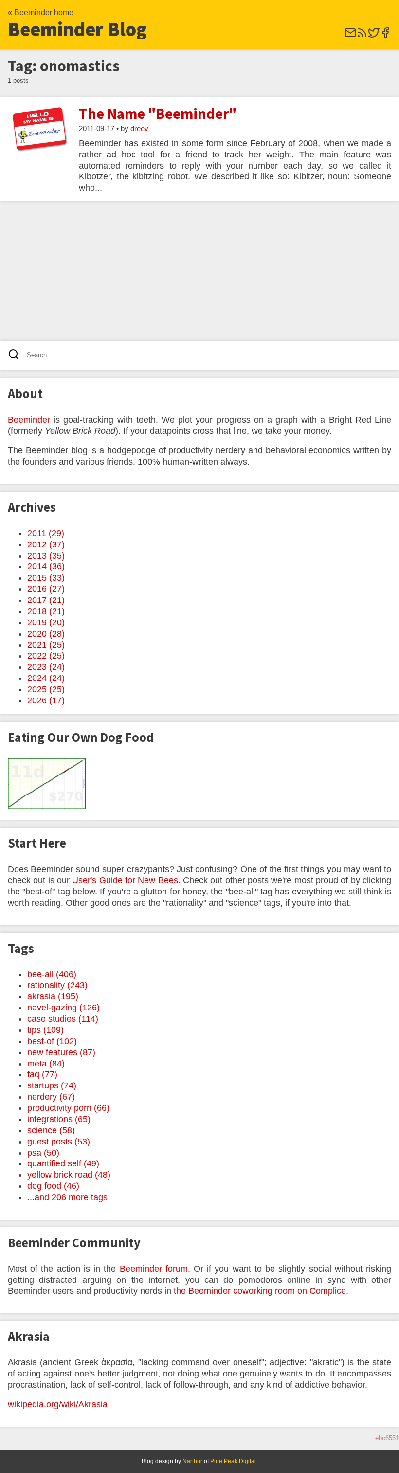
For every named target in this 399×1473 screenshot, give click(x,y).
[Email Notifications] (350, 36)
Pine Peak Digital (233, 1461)
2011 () (45, 533)
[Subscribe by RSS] (362, 36)
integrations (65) (59, 1119)
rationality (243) (57, 985)
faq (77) (42, 1074)
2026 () (46, 700)
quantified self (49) (63, 1163)
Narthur (192, 1461)
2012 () (46, 544)
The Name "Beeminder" (157, 113)
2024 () (46, 678)
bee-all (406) (51, 974)
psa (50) (43, 1153)
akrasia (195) (52, 996)
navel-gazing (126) (63, 1007)
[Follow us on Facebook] (385, 36)
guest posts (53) (58, 1141)
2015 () (46, 577)
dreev (139, 129)
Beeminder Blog (77, 29)
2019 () (46, 622)
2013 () (46, 556)
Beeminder (29, 420)
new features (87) (61, 1052)
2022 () (46, 655)
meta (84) (46, 1063)
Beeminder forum (154, 1269)
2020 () (46, 634)
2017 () (46, 600)
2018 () (46, 611)
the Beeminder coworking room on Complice (260, 1291)
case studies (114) (62, 1019)
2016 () (46, 589)
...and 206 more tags (67, 1197)
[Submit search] (17, 356)
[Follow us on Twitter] (374, 36)
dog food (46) (53, 1186)
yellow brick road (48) (68, 1175)
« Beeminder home (40, 12)
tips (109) (45, 1030)
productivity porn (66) (68, 1108)
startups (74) (51, 1085)
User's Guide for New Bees (125, 880)
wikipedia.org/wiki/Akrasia (58, 1404)
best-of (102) (52, 1041)
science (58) (51, 1130)
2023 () (46, 667)
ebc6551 (387, 1438)
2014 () (46, 566)
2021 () (46, 645)
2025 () (46, 689)
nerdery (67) (51, 1097)
